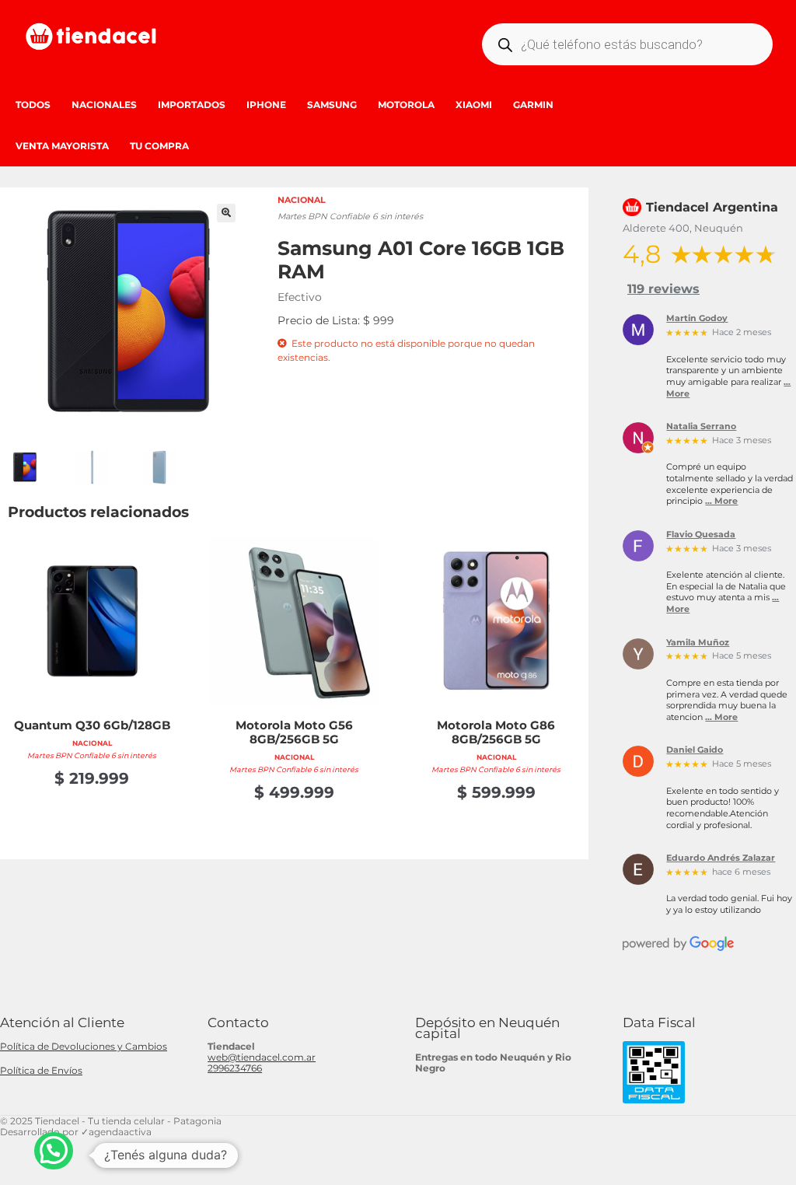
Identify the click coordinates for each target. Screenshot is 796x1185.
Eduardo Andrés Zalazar (720, 858)
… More (721, 501)
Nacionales (104, 104)
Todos (33, 104)
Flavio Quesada (700, 535)
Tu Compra (159, 146)
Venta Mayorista (62, 146)
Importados (191, 104)
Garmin (533, 104)
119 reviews (663, 288)
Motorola (406, 104)
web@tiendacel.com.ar (262, 1057)
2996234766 (235, 1068)
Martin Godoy (697, 318)
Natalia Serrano (701, 427)
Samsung (332, 104)
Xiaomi (474, 104)
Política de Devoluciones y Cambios (83, 1046)
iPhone (266, 104)
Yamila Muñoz (697, 643)
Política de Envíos (41, 1070)
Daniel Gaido (694, 750)
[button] (226, 213)
